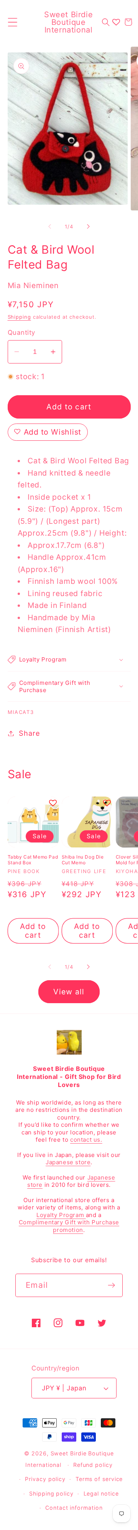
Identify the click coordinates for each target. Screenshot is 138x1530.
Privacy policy (45, 1479)
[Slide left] (49, 226)
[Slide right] (88, 226)
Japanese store (68, 1162)
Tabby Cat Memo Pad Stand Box (33, 860)
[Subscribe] (111, 1285)
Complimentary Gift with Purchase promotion (69, 1226)
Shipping (19, 317)
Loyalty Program (61, 1215)
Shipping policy (51, 1493)
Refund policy (93, 1465)
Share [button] (29, 733)
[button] (12, 22)
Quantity (21, 332)
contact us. (86, 1139)
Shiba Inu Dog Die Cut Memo (83, 860)
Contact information (73, 1507)
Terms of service (99, 1479)
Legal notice (101, 1493)
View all (68, 991)
